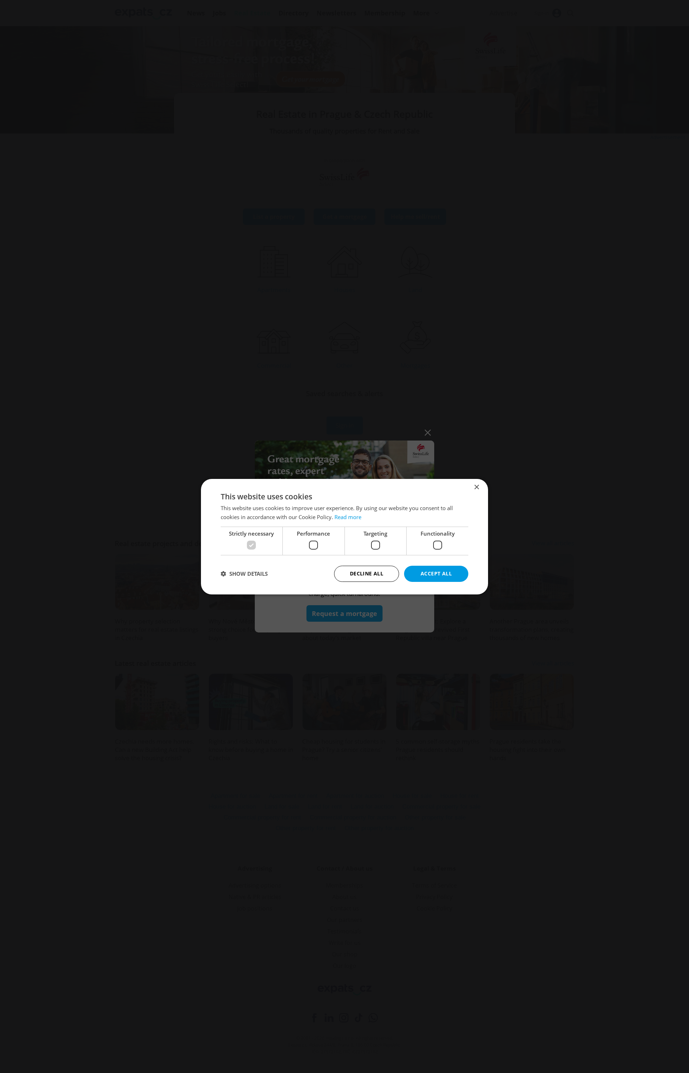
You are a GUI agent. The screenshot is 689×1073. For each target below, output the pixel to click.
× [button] (476, 487)
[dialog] (344, 536)
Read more (347, 517)
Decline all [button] (366, 573)
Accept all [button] (436, 573)
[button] (244, 574)
